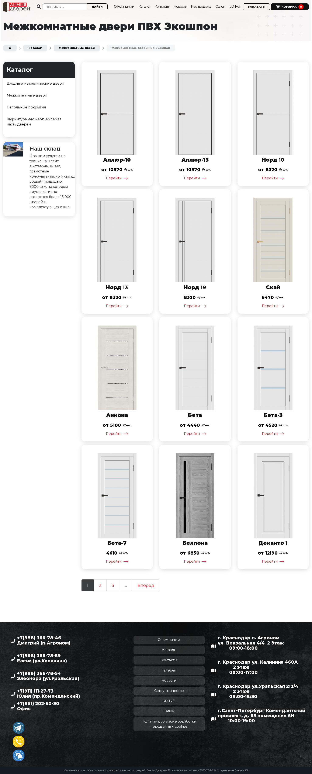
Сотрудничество (169, 691)
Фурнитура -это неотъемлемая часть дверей (34, 121)
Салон (220, 6)
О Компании (124, 6)
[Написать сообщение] (18, 755)
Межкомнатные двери (27, 95)
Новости (181, 6)
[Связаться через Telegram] (18, 728)
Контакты (162, 6)
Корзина (291, 6)
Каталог (145, 6)
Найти (97, 6)
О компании (169, 640)
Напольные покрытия (26, 107)
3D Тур (234, 6)
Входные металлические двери (35, 83)
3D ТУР (169, 701)
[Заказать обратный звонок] (18, 741)
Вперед (145, 585)
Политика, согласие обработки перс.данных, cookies (169, 723)
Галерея (169, 670)
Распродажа (201, 6)
